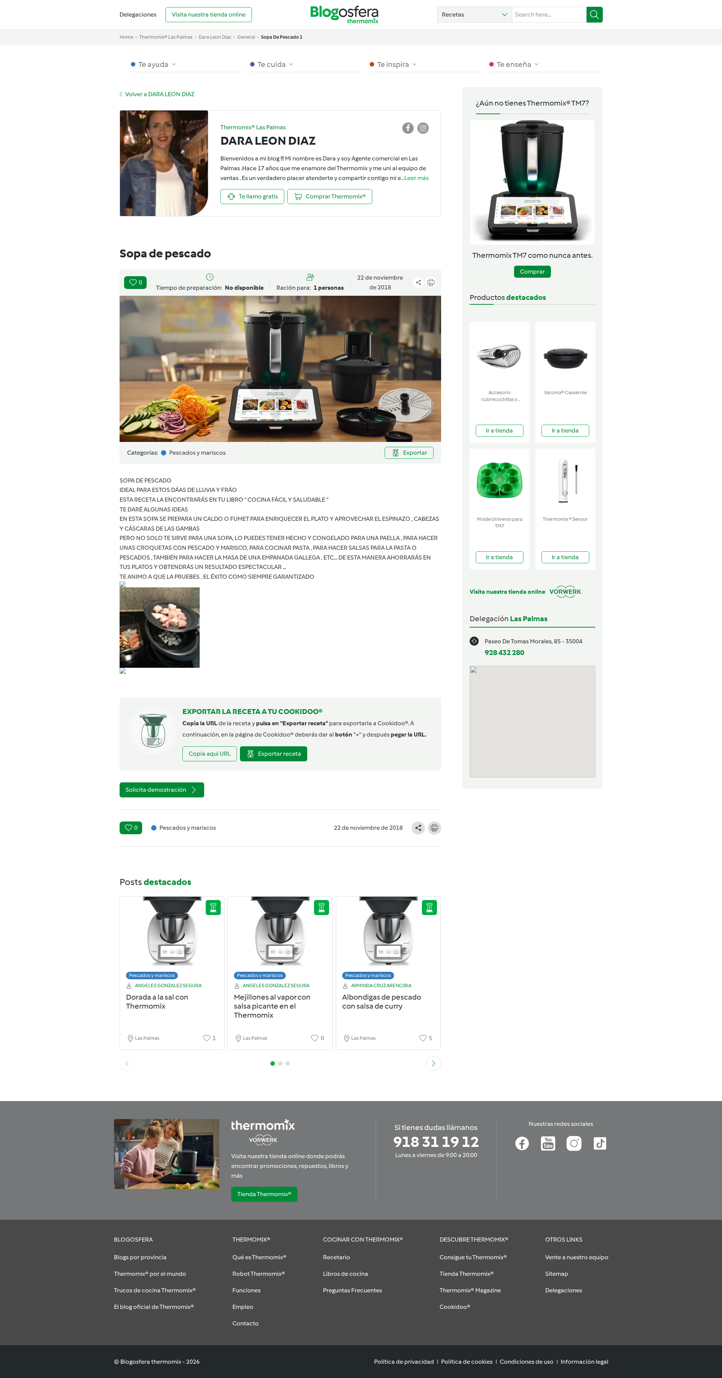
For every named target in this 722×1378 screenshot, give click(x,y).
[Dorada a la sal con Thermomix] (172, 940)
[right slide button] (433, 1063)
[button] (474, 15)
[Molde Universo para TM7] (499, 481)
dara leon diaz (215, 37)
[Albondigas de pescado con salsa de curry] (388, 940)
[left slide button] (127, 1063)
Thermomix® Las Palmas (166, 37)
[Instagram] (574, 1143)
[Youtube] (548, 1143)
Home (126, 37)
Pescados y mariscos (152, 975)
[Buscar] (595, 15)
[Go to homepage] (344, 14)
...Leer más (415, 178)
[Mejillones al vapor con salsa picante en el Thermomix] (280, 940)
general (246, 37)
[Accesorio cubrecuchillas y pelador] (499, 354)
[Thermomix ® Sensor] (565, 481)
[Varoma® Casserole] (565, 354)
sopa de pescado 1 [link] (281, 37)
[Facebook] (522, 1143)
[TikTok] (600, 1143)
